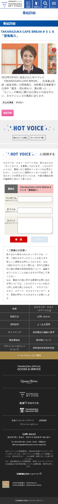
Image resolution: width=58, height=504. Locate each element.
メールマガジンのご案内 (29, 355)
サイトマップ (14, 332)
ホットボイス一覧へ (38, 138)
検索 (14, 308)
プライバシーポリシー (29, 424)
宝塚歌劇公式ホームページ (28, 474)
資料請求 (14, 324)
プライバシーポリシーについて (14, 348)
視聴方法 (14, 316)
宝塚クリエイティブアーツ (23, 420)
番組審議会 (14, 340)
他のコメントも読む (20, 138)
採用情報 (43, 420)
